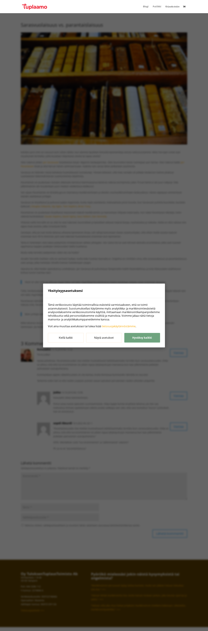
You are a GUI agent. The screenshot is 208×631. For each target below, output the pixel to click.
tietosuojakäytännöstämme (119, 326)
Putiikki (157, 6)
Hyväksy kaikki (142, 337)
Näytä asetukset (104, 337)
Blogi (146, 6)
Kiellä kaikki (66, 337)
